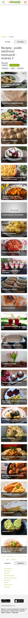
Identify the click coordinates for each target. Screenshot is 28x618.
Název (12, 68)
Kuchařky (20, 42)
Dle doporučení (8, 585)
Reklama (3, 609)
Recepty (7, 42)
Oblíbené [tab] (20, 563)
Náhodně (4, 65)
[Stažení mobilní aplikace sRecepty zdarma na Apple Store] (19, 601)
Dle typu (6, 582)
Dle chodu (7, 587)
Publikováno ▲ (14, 65)
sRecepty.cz (4, 37)
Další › (7, 559)
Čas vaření (20, 68)
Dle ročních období (9, 575)
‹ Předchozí (10, 556)
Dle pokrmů (7, 580)
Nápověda (15, 612)
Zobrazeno (5, 68)
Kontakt (22, 609)
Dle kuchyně (7, 571)
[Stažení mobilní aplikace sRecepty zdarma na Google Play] (5, 601)
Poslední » (13, 559)
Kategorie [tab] (7, 563)
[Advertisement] (14, 19)
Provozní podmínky (13, 609)
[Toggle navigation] (25, 2)
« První (3, 556)
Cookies (8, 612)
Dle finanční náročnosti (10, 578)
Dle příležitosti (8, 568)
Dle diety (6, 573)
